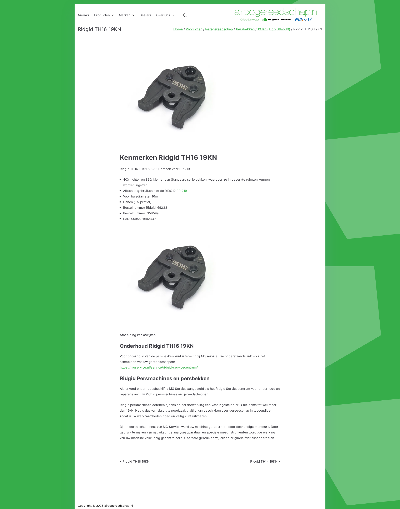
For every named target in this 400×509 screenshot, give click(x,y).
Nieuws (83, 15)
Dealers (145, 15)
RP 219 (181, 191)
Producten (102, 15)
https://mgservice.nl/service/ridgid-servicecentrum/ (159, 367)
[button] (112, 15)
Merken (124, 15)
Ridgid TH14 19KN (263, 461)
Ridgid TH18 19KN (135, 461)
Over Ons (163, 15)
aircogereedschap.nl (118, 505)
